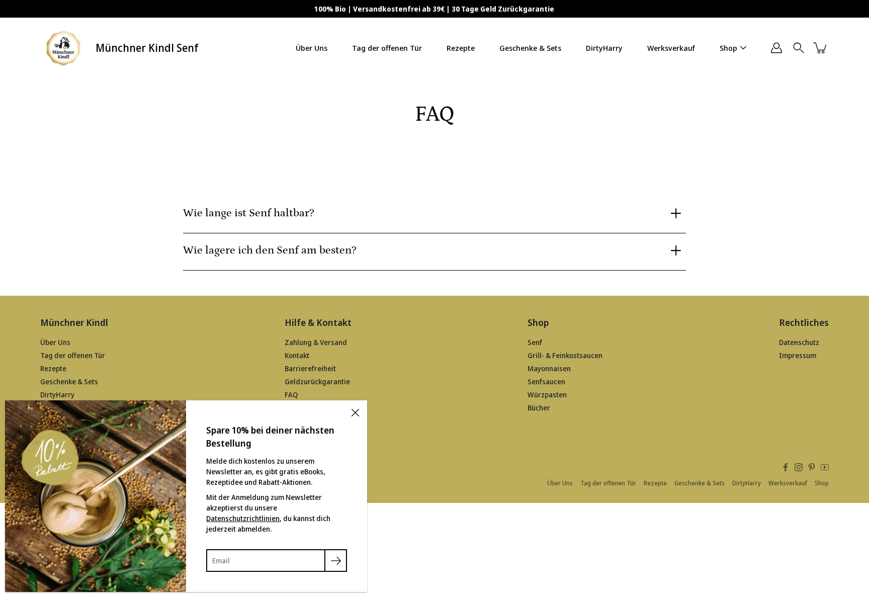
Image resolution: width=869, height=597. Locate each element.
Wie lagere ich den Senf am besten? (270, 250)
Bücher (539, 407)
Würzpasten (547, 394)
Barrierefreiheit (310, 368)
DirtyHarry (604, 48)
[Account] (776, 48)
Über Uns (311, 48)
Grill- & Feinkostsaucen (565, 355)
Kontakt (297, 355)
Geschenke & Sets (530, 48)
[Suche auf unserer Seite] (799, 48)
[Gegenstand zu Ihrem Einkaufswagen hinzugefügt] (821, 48)
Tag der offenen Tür (387, 48)
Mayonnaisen (549, 368)
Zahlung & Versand (316, 342)
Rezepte (461, 48)
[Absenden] (335, 560)
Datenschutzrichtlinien (243, 518)
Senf (535, 342)
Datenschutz (799, 342)
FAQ (291, 394)
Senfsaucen (546, 381)
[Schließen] (355, 412)
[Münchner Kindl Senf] (64, 48)
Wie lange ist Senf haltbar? (248, 213)
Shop (728, 48)
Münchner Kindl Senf (147, 48)
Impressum (797, 355)
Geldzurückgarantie (317, 381)
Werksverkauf (671, 48)
